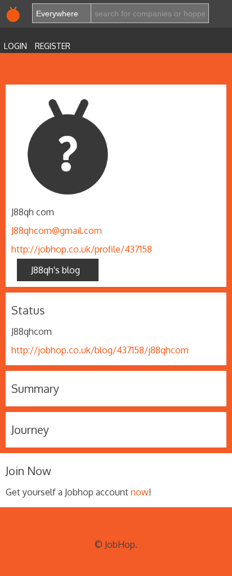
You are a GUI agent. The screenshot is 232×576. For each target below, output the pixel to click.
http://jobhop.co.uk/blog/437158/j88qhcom (100, 350)
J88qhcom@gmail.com (56, 230)
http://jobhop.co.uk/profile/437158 (81, 249)
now (140, 492)
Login (15, 46)
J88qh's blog (57, 270)
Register (52, 46)
